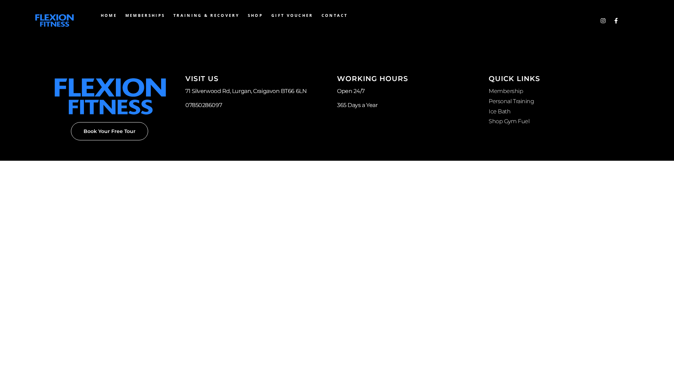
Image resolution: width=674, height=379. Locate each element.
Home (109, 15)
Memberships (145, 15)
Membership (506, 91)
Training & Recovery (206, 15)
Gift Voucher (292, 15)
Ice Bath (499, 111)
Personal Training (511, 101)
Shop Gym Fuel (509, 121)
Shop (255, 15)
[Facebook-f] (616, 20)
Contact (335, 15)
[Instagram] (603, 20)
